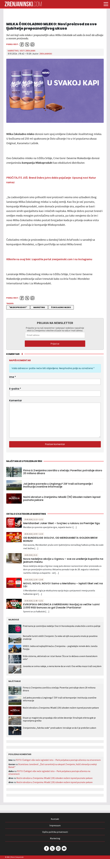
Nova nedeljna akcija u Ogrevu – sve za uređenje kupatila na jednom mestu (63, 560)
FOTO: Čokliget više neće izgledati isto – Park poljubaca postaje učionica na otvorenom (58, 759)
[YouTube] (64, 848)
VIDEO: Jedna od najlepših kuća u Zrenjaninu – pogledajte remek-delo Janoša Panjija (60, 647)
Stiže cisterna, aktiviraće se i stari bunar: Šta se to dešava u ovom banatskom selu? (60, 657)
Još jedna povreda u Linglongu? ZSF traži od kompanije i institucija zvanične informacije (58, 485)
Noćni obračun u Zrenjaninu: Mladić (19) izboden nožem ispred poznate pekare (61, 498)
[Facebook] (46, 848)
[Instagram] (58, 848)
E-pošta (15, 388)
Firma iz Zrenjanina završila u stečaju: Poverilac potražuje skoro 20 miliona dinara (62, 472)
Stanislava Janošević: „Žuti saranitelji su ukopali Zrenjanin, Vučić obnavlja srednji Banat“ (52, 765)
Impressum (55, 825)
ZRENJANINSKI (45, 53)
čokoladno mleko (61, 307)
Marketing (13, 50)
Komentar (15, 400)
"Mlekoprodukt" (18, 307)
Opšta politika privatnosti (55, 831)
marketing (39, 307)
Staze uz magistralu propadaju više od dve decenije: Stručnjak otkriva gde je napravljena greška (59, 719)
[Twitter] (52, 848)
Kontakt (55, 819)
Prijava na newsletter (55, 323)
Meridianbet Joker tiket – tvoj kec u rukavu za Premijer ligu (61, 523)
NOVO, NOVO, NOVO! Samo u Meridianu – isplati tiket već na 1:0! (63, 585)
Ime (12, 377)
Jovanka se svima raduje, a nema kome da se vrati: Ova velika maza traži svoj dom (62, 666)
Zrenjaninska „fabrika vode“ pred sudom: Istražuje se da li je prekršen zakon (59, 727)
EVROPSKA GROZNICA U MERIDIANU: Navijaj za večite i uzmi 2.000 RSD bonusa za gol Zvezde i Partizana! (61, 606)
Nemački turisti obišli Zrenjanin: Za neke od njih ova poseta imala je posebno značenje (60, 637)
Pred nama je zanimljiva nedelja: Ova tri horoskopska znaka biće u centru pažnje (61, 626)
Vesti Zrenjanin (27, 50)
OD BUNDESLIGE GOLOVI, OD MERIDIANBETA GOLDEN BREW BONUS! (60, 539)
